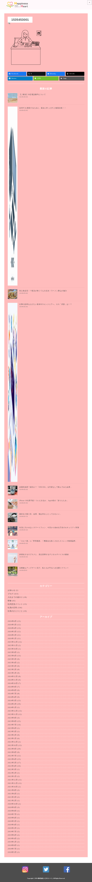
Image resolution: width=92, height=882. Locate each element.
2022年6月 (12, 759)
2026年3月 (12, 632)
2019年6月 (12, 835)
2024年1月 (12, 707)
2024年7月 (12, 694)
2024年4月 (12, 697)
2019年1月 (12, 842)
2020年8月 (12, 811)
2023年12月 (13, 711)
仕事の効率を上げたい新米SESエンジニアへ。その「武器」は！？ (45, 304)
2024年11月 (13, 680)
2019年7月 (12, 832)
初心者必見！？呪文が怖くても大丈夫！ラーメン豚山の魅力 (43, 291)
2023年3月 (12, 731)
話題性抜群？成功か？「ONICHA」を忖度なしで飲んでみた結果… (45, 487)
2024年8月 (12, 690)
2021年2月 (12, 801)
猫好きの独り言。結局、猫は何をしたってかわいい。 (40, 514)
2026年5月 (12, 625)
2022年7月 (12, 756)
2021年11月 (13, 783)
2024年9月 (12, 687)
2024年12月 (13, 676)
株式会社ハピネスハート (45, 878)
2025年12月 (13, 642)
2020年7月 (12, 814)
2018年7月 (12, 849)
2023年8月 (12, 721)
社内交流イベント (15, 604)
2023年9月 (12, 718)
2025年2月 (12, 669)
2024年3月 (12, 700)
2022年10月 (13, 745)
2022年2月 (12, 773)
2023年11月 (13, 714)
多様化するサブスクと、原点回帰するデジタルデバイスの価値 (44, 554)
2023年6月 (12, 728)
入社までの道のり (15, 597)
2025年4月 (12, 663)
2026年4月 (12, 628)
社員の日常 (12, 608)
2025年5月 (12, 659)
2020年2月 (12, 828)
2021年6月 (12, 794)
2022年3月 (12, 769)
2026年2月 (12, 635)
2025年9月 (12, 652)
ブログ (10, 594)
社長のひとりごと (15, 611)
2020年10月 (13, 804)
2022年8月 (12, 752)
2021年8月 (12, 790)
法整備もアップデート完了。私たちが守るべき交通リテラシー (44, 568)
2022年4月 (12, 766)
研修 (9, 601)
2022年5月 (12, 763)
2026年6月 (12, 621)
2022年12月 (13, 742)
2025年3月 (12, 666)
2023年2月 (12, 735)
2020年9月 (12, 807)
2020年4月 (12, 825)
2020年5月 (12, 821)
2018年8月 (12, 845)
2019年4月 (12, 838)
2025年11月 (13, 645)
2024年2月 (12, 704)
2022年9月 (12, 749)
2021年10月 (13, 787)
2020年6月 (12, 818)
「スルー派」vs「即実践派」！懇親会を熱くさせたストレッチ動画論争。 (48, 541)
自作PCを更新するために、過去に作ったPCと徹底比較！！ (42, 108)
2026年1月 (12, 638)
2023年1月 (12, 738)
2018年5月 (12, 852)
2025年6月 (12, 656)
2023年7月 (12, 725)
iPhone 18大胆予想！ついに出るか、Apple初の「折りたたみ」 (43, 500)
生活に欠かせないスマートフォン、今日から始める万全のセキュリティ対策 (49, 527)
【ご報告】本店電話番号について (32, 94)
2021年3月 (12, 797)
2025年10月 (13, 649)
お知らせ (11, 590)
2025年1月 (12, 673)
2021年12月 (13, 780)
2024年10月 (13, 683)
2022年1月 (12, 776)
